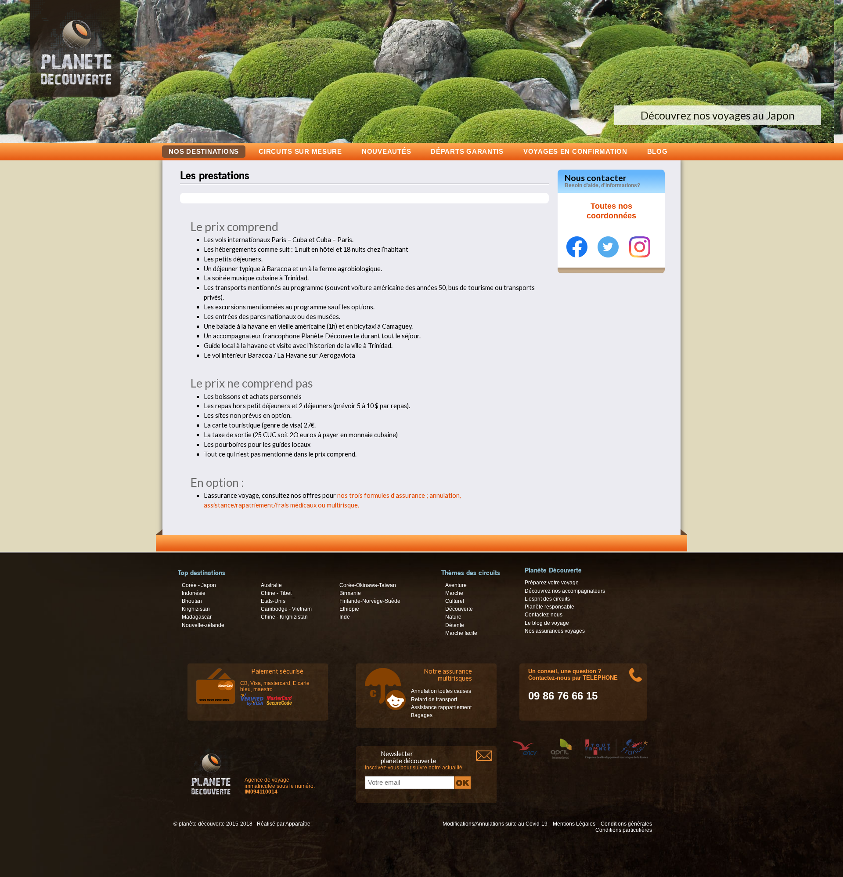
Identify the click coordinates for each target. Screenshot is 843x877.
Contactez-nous (543, 615)
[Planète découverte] (210, 772)
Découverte (459, 609)
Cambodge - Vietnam (286, 609)
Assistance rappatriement (441, 707)
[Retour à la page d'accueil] (75, 97)
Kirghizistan (196, 609)
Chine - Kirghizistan (284, 617)
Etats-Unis (273, 601)
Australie (271, 585)
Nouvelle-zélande (203, 625)
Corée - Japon (199, 585)
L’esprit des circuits (547, 599)
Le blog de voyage (547, 623)
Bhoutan (192, 601)
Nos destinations (204, 151)
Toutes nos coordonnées (611, 211)
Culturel (454, 601)
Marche (454, 593)
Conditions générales (626, 824)
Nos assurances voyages (555, 631)
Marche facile (461, 633)
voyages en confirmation (575, 151)
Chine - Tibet (276, 593)
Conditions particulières (623, 830)
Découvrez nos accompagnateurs (565, 591)
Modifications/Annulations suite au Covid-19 (495, 824)
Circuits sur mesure (300, 151)
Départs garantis (467, 151)
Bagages (421, 715)
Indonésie (193, 593)
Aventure (456, 585)
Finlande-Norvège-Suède (369, 601)
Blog (657, 151)
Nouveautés (386, 151)
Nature (453, 617)
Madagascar (197, 617)
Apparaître (297, 824)
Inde (344, 617)
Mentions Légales (574, 824)
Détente (454, 625)
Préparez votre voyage (552, 583)
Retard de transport (434, 699)
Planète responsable (549, 607)
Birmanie (350, 593)
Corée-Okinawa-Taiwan (367, 585)
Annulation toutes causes (441, 691)
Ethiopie (349, 609)
